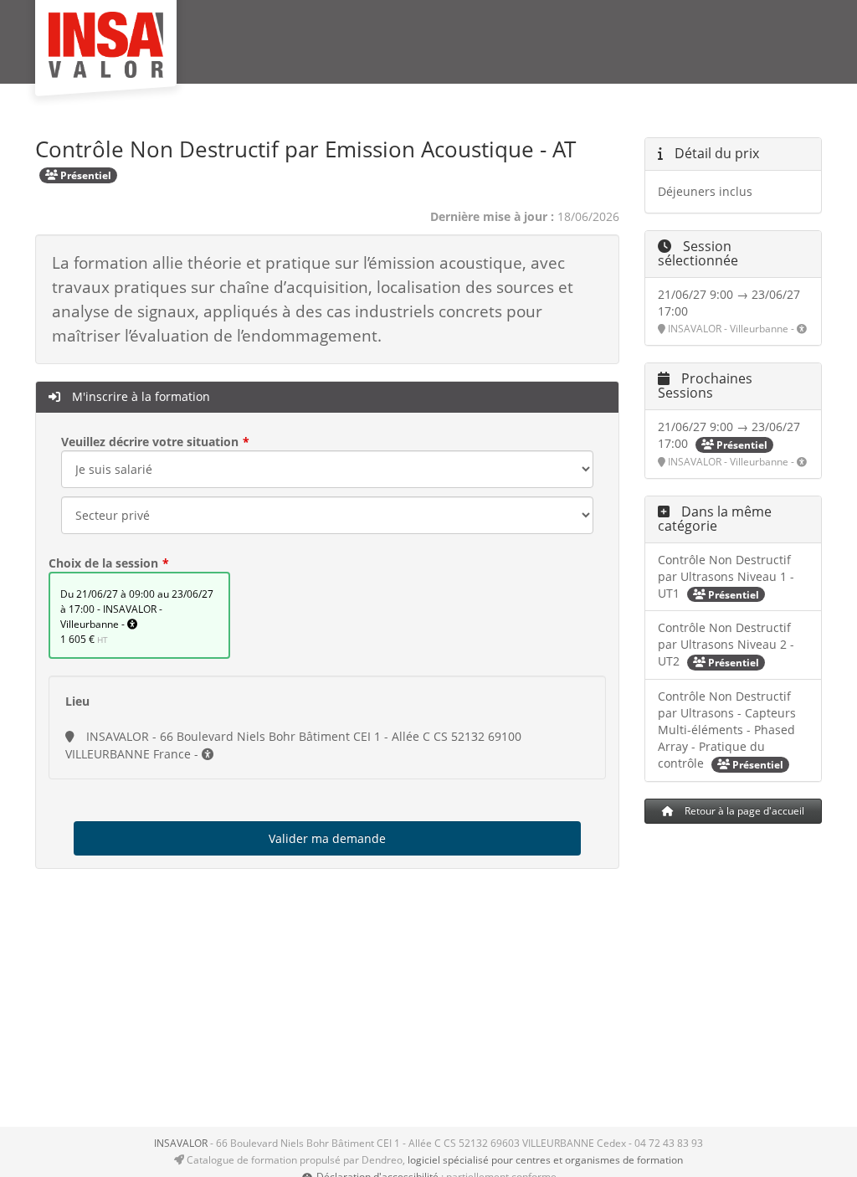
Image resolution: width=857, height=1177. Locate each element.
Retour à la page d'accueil (743, 811)
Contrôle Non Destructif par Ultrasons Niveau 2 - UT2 (726, 644)
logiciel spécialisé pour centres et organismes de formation (545, 1160)
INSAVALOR (181, 1143)
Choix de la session (103, 563)
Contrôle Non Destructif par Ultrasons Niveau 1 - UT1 (726, 576)
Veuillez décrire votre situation (150, 442)
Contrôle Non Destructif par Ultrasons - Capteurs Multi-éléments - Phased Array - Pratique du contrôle (727, 729)
